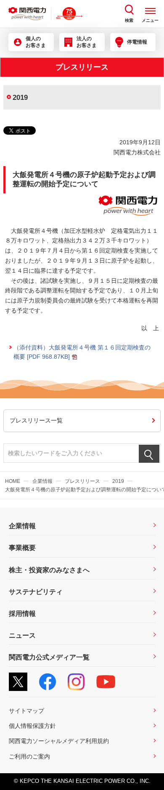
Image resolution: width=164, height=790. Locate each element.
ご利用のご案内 (29, 756)
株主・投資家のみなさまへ (49, 570)
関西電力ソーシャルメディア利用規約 (59, 741)
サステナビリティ (36, 591)
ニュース (22, 635)
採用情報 (22, 613)
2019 (118, 481)
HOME (12, 481)
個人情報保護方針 (32, 725)
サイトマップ (26, 710)
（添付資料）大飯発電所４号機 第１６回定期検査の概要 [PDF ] (82, 352)
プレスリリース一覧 (36, 420)
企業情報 (42, 481)
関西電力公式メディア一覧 (49, 657)
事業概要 (22, 547)
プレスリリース (82, 481)
